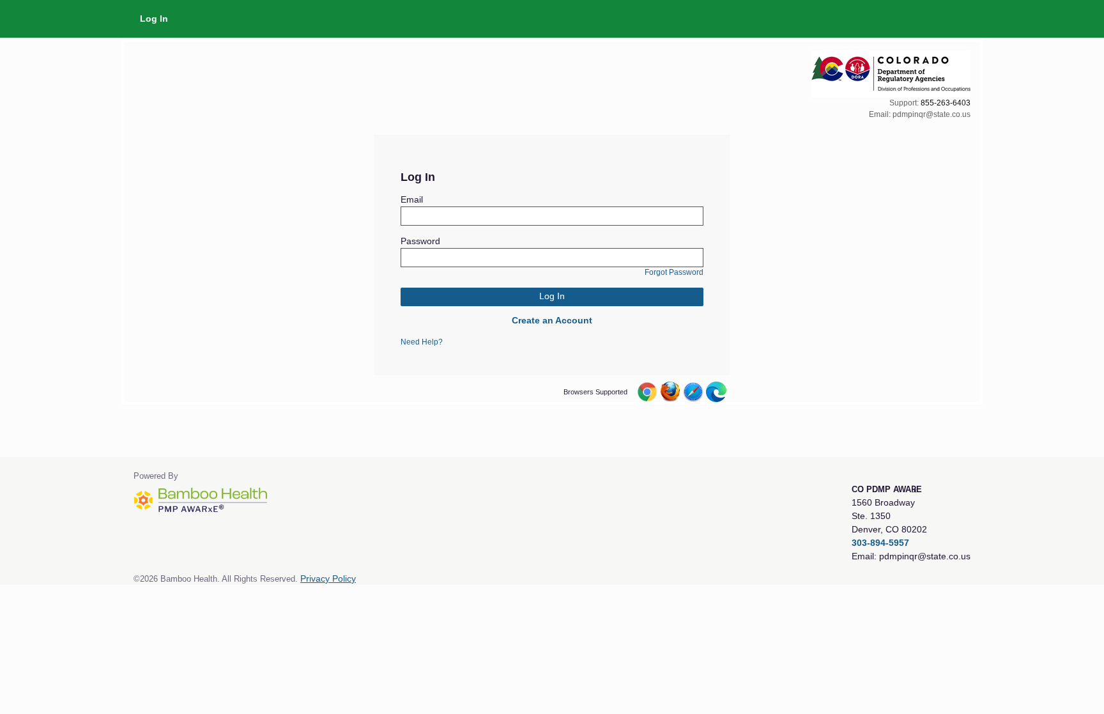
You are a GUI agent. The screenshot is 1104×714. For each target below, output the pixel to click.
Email (412, 199)
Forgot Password (674, 272)
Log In (154, 18)
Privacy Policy (328, 579)
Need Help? (422, 342)
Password (420, 241)
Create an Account (552, 320)
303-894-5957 (880, 543)
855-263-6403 (945, 102)
